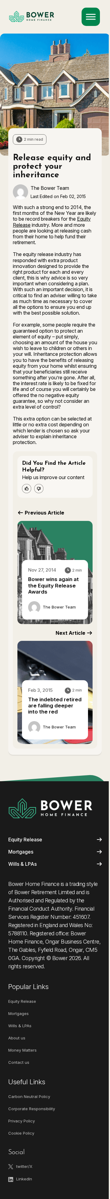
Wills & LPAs (22, 864)
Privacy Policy (21, 1120)
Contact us (18, 1062)
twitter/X (24, 1166)
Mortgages (20, 852)
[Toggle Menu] (91, 17)
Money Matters (22, 1050)
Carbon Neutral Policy (29, 1096)
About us (16, 1037)
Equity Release (25, 839)
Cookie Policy (21, 1133)
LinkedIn (24, 1178)
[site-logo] (50, 808)
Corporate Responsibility (31, 1108)
